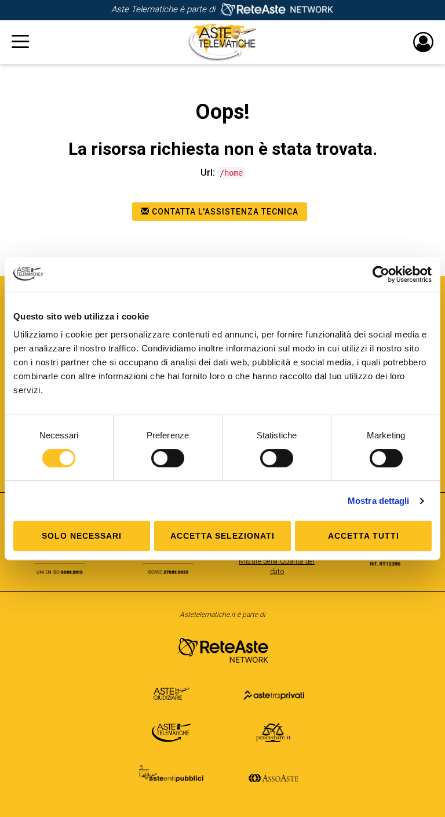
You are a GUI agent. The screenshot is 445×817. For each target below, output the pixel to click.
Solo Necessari (82, 535)
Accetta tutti (363, 535)
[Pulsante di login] (423, 42)
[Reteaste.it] (274, 9)
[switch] (167, 458)
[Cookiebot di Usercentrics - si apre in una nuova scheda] (381, 274)
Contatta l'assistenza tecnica (223, 211)
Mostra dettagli (379, 501)
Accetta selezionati (222, 535)
